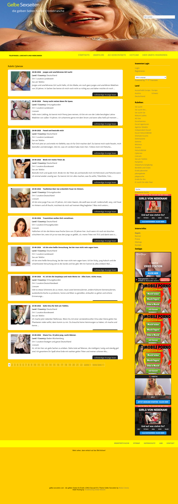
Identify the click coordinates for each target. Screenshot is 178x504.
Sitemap (138, 242)
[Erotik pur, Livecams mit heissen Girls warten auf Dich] (153, 343)
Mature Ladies (141, 115)
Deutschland (140, 96)
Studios (138, 147)
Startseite (84, 54)
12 (43, 365)
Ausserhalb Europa (142, 90)
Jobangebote (140, 173)
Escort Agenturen (142, 124)
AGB (161, 443)
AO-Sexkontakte (117, 54)
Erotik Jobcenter (141, 170)
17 (62, 365)
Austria (138, 93)
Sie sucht (138, 107)
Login (137, 68)
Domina (138, 141)
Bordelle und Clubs (143, 168)
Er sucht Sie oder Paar (144, 182)
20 (74, 365)
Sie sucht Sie (140, 112)
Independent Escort (143, 130)
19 (70, 365)
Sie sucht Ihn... (141, 110)
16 (58, 365)
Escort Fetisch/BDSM (143, 133)
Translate (154, 80)
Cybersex (138, 153)
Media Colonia (124, 488)
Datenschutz (149, 443)
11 (39, 365)
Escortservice (140, 121)
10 (35, 365)
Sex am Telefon (38, 82)
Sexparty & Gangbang (143, 165)
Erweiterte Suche (142, 192)
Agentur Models (141, 127)
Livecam (35, 111)
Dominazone (140, 139)
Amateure (98, 54)
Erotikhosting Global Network (95, 490)
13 (46, 365)
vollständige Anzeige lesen (105, 94)
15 (54, 365)
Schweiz (155, 93)
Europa (154, 90)
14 (50, 365)
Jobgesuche (139, 176)
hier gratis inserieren (154, 54)
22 (81, 365)
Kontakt (138, 245)
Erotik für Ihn (140, 179)
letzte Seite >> (98, 365)
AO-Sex (138, 118)
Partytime (139, 162)
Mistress (138, 144)
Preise (137, 239)
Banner (138, 236)
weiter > (87, 365)
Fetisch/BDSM (140, 150)
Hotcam (134, 54)
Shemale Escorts (141, 136)
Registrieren (140, 71)
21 (77, 365)
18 (66, 365)
